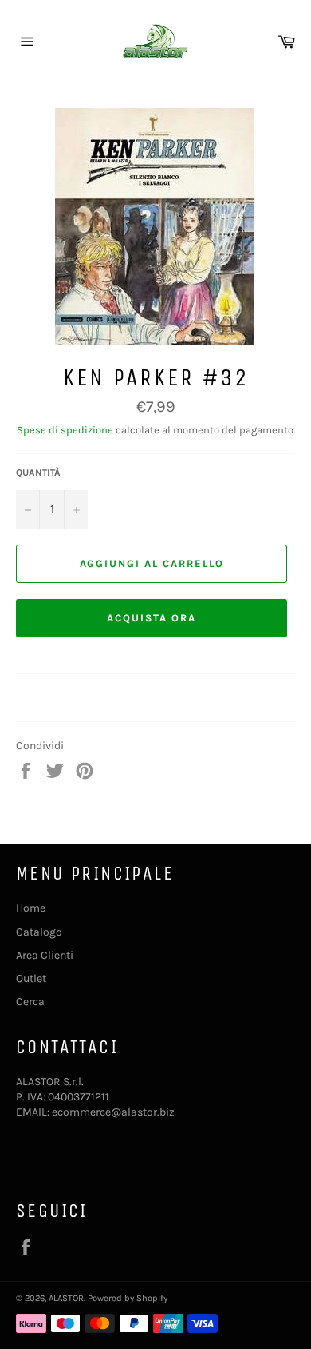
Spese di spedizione (65, 430)
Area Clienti (44, 955)
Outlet (31, 978)
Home (30, 908)
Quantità (38, 472)
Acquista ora (151, 618)
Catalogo (39, 932)
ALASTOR (66, 1298)
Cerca (30, 1001)
